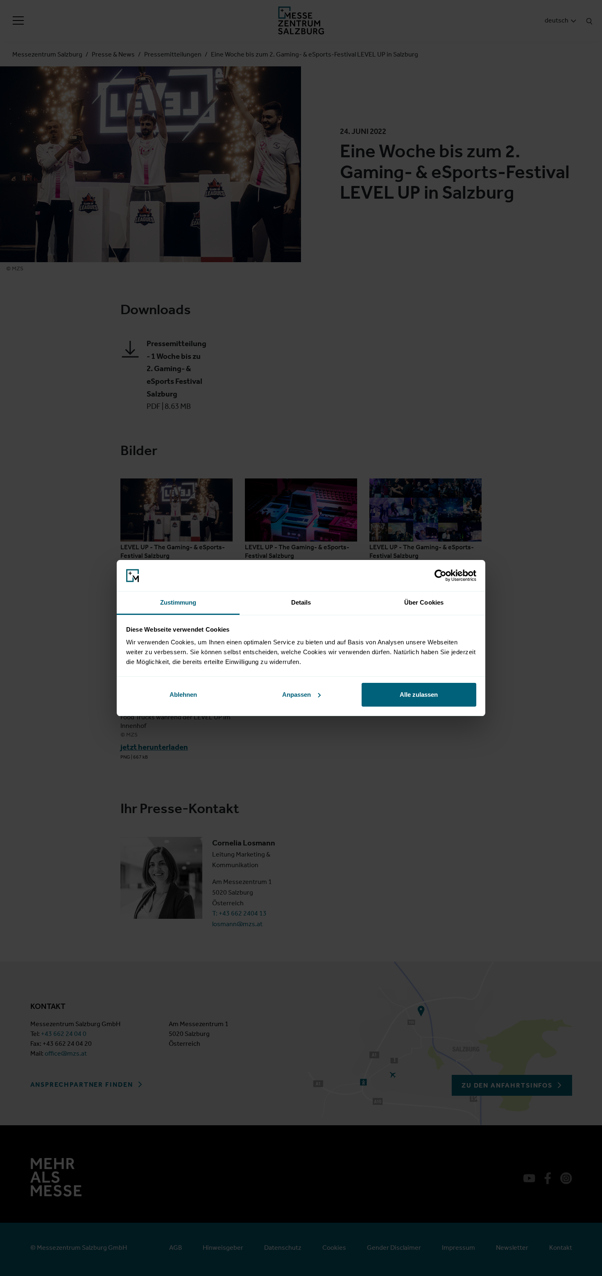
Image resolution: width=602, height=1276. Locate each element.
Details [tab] (301, 602)
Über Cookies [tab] (424, 602)
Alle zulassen (419, 694)
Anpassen (296, 694)
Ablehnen (183, 694)
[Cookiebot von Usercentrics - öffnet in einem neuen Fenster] (440, 575)
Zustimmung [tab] (178, 602)
